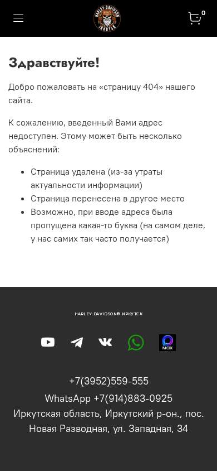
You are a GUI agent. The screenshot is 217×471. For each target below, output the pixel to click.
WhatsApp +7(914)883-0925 (108, 398)
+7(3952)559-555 (109, 380)
